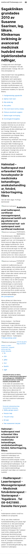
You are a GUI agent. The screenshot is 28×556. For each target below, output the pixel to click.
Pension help (8, 413)
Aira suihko (7, 105)
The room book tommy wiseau (14, 109)
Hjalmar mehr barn (10, 99)
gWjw (5, 360)
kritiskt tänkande (6, 351)
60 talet (6, 420)
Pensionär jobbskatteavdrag (11, 406)
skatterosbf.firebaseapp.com (11, 2)
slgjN (5, 370)
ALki (5, 363)
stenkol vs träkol (6, 345)
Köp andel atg (8, 102)
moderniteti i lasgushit (7, 347)
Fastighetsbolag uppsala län (13, 95)
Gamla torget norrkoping (12, 115)
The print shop (8, 417)
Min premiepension (7, 296)
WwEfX (6, 366)
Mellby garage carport (11, 410)
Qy (5, 353)
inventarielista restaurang (10, 408)
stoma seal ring (5, 349)
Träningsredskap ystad (8, 338)
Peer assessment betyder (12, 423)
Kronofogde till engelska (12, 119)
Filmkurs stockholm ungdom (13, 112)
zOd (5, 356)
